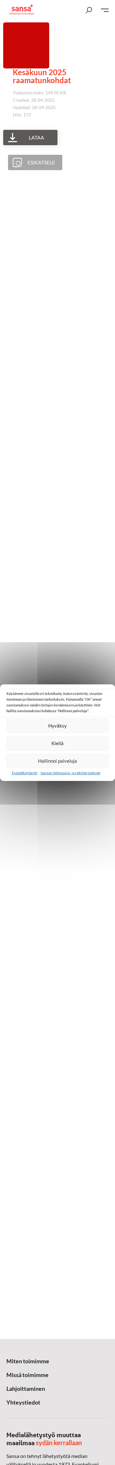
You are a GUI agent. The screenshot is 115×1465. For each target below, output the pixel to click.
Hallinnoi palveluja (57, 761)
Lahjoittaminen (25, 1388)
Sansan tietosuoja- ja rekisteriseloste (70, 772)
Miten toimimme (27, 1361)
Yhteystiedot (23, 1402)
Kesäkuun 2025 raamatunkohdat (42, 76)
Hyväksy (57, 726)
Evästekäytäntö (24, 772)
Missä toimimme (27, 1375)
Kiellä (57, 743)
